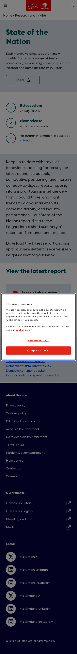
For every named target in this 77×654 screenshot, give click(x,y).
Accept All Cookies (38, 350)
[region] (38, 327)
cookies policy (24, 330)
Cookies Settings (38, 340)
